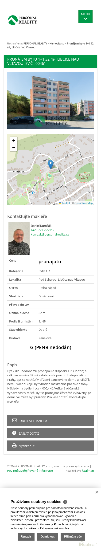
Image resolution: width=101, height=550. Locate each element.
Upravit (26, 536)
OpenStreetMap (83, 203)
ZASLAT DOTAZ (28, 433)
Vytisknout (27, 446)
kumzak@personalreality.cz (50, 234)
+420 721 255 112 (42, 230)
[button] (51, 164)
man (88, 470)
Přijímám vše (73, 536)
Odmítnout (47, 536)
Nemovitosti (57, 43)
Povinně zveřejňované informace (30, 470)
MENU (85, 14)
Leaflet (65, 203)
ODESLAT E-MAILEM (33, 421)
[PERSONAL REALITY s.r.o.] (22, 20)
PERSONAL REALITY (35, 43)
